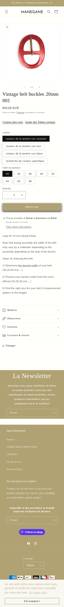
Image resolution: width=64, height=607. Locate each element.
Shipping (20, 112)
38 (30, 173)
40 (41, 173)
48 (30, 181)
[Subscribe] (53, 413)
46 (18, 181)
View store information (18, 227)
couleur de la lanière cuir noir (23, 146)
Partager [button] (11, 345)
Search (11, 439)
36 (18, 173)
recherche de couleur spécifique (25, 161)
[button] (6, 11)
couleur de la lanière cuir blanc (24, 153)
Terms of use (14, 462)
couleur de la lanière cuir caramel (26, 138)
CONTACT (12, 454)
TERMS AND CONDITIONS (22, 447)
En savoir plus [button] (38, 592)
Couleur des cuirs (12, 122)
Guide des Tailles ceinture (40, 122)
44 (7, 181)
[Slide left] (24, 87)
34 (7, 173)
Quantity (6, 188)
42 (53, 173)
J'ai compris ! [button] (32, 601)
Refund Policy (14, 469)
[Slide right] (39, 87)
